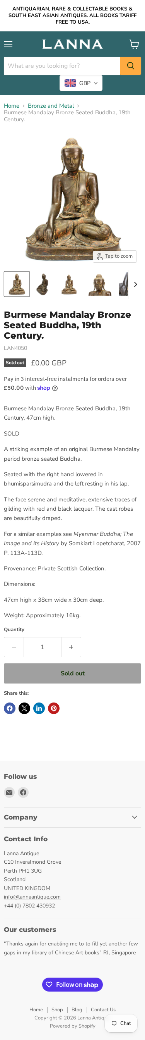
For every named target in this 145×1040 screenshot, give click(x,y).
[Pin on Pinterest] (54, 708)
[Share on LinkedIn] (39, 708)
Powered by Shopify (73, 1026)
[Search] (130, 66)
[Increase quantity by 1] (71, 647)
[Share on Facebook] (9, 708)
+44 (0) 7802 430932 (29, 905)
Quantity (14, 630)
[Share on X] (24, 708)
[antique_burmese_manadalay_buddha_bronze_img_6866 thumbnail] (16, 284)
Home (11, 106)
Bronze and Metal (51, 106)
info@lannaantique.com (32, 897)
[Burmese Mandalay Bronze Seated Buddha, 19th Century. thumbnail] (43, 284)
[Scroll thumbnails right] (134, 284)
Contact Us (103, 1009)
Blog (77, 1009)
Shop (57, 1009)
